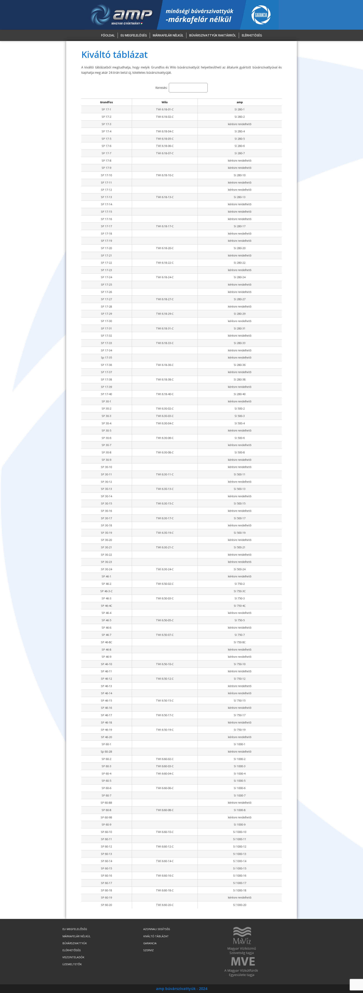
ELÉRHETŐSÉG (252, 35)
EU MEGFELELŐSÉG (134, 35)
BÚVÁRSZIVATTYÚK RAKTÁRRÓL (212, 35)
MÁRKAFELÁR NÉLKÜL (168, 35)
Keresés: (161, 88)
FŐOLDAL (108, 35)
